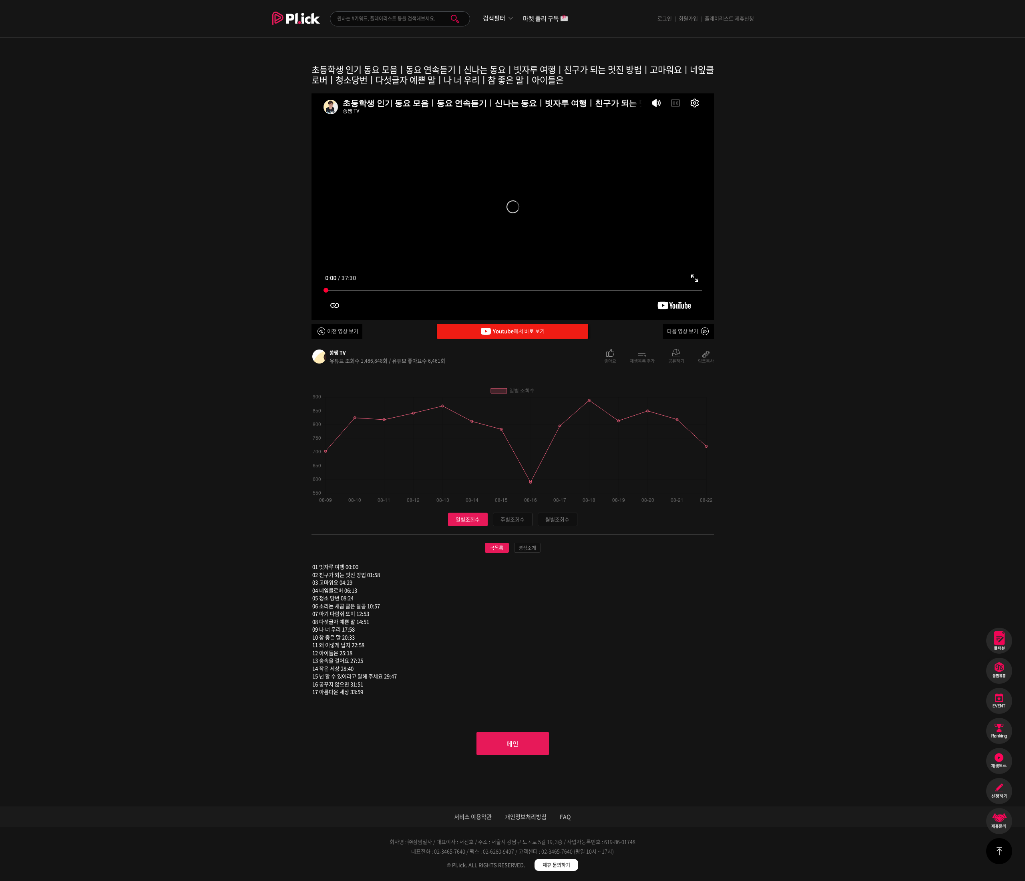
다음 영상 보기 (682, 331)
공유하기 (676, 360)
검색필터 (494, 18)
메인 (512, 743)
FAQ (565, 816)
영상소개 (527, 548)
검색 (454, 18)
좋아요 (610, 360)
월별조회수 (557, 519)
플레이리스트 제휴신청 (729, 18)
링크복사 (706, 360)
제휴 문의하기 (556, 865)
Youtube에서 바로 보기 (512, 331)
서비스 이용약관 (473, 816)
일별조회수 (468, 519)
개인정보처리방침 (526, 816)
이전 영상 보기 (342, 331)
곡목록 (496, 548)
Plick (296, 24)
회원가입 (688, 18)
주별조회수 (512, 519)
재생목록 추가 (642, 360)
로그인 (664, 18)
